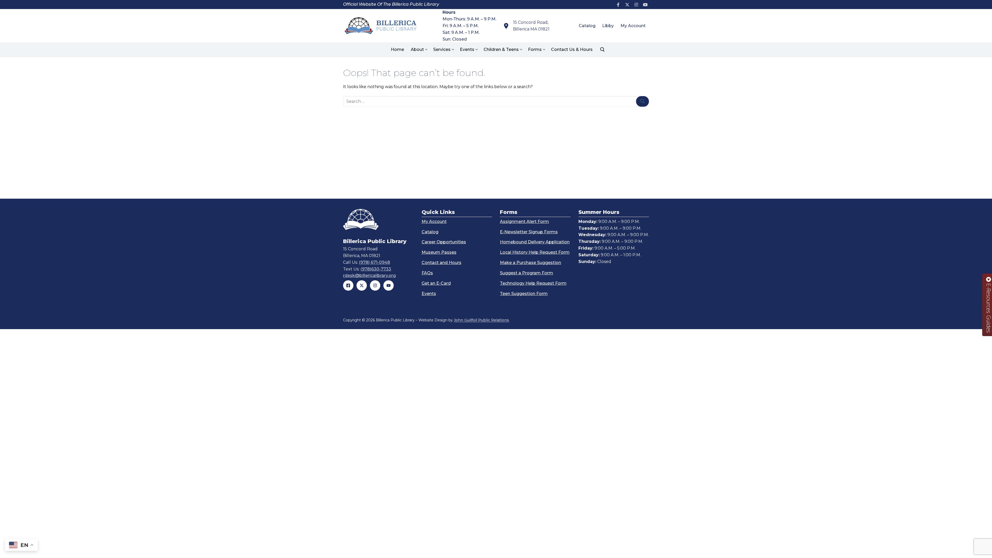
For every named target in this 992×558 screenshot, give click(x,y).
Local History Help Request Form (535, 252)
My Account (434, 221)
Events (429, 293)
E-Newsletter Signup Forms (529, 231)
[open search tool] (602, 49)
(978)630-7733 (375, 269)
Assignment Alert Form (524, 221)
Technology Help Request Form (533, 283)
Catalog (430, 231)
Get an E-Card (436, 283)
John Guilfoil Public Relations (481, 320)
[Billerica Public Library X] (362, 285)
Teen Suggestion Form (524, 293)
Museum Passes (439, 252)
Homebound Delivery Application (535, 241)
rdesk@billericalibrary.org (369, 275)
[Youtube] (645, 4)
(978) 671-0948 (374, 262)
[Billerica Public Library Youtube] (388, 285)
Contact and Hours (441, 262)
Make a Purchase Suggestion (530, 262)
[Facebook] (618, 4)
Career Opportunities (444, 241)
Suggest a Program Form (526, 272)
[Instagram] (636, 4)
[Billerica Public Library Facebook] (348, 285)
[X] (627, 4)
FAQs (427, 272)
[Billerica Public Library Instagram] (375, 285)
